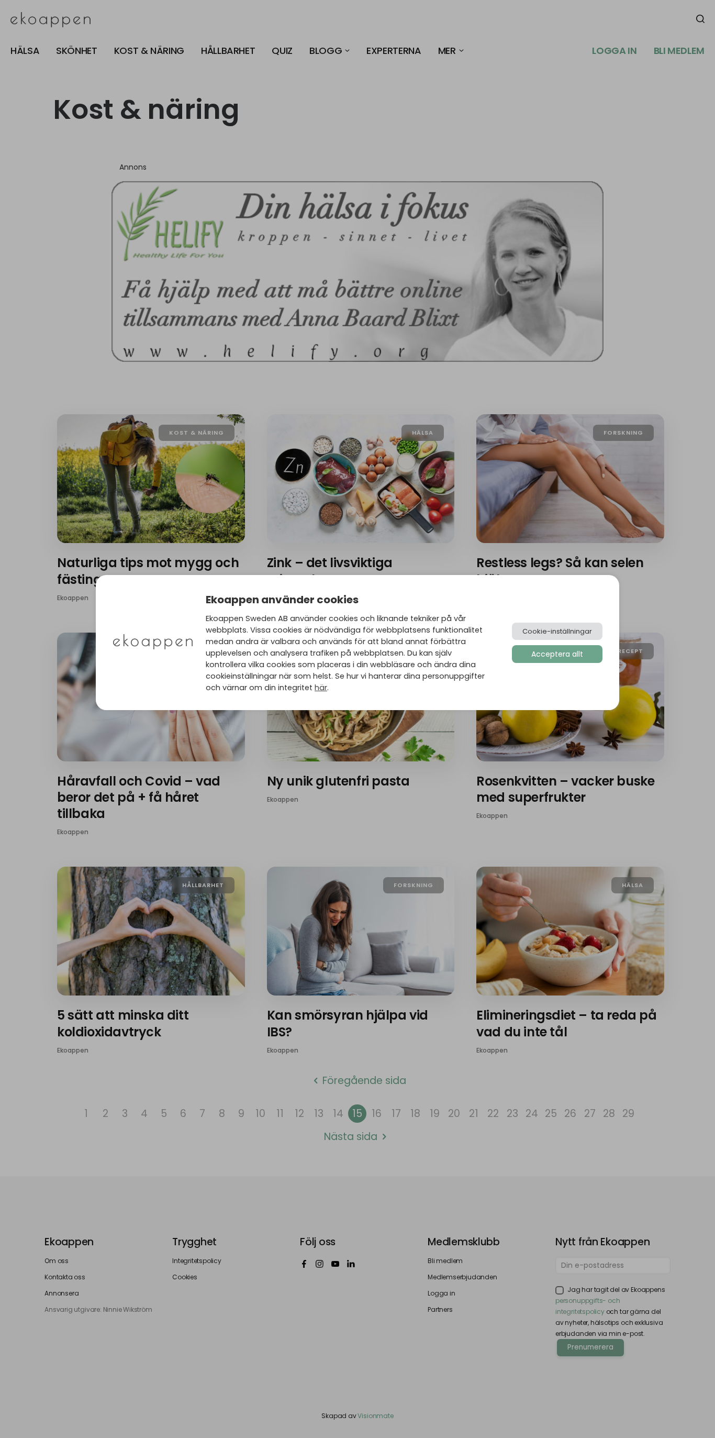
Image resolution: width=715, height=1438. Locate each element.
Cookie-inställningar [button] (557, 631)
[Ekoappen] (153, 642)
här (321, 687)
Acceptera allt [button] (557, 654)
